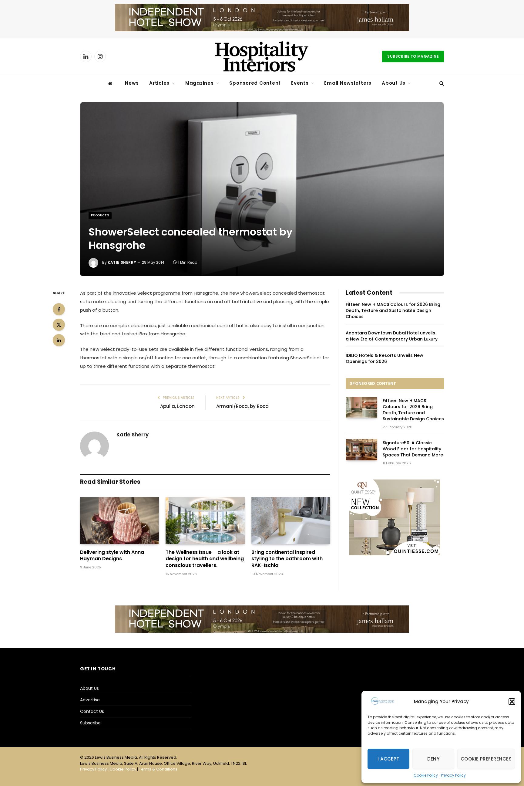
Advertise (90, 700)
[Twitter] (59, 325)
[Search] (441, 83)
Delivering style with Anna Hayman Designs (112, 555)
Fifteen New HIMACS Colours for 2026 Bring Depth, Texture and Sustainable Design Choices (393, 310)
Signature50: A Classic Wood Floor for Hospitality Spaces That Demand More (413, 449)
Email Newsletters (347, 83)
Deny (433, 759)
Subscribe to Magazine (413, 56)
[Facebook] (59, 309)
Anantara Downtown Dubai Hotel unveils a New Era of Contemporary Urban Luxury (392, 336)
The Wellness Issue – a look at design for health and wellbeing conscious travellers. (205, 559)
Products (100, 215)
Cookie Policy (426, 775)
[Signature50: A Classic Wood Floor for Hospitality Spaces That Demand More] (361, 449)
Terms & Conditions (158, 769)
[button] (512, 702)
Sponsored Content (255, 83)
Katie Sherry (122, 262)
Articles (159, 83)
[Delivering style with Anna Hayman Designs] (119, 520)
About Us (393, 83)
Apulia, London (177, 406)
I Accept (388, 759)
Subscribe (90, 723)
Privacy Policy (453, 775)
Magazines (199, 83)
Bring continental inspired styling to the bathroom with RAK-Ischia (287, 559)
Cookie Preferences (486, 759)
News (132, 83)
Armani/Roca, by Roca (242, 406)
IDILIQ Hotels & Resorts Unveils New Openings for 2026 (384, 358)
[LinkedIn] (59, 340)
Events (300, 83)
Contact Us (92, 711)
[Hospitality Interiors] (262, 56)
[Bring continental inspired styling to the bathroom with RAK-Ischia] (290, 520)
